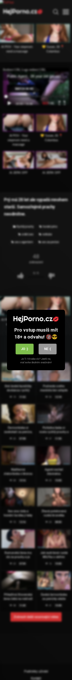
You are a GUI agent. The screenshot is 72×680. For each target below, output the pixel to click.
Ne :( (47, 349)
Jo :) (24, 349)
